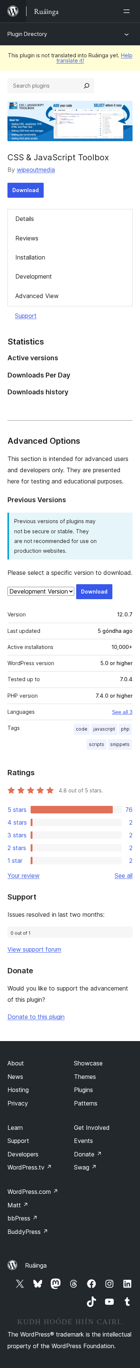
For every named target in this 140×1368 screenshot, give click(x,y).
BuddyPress (27, 1231)
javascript (104, 729)
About (15, 1063)
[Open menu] (128, 11)
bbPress (22, 1218)
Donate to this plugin (36, 1016)
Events (83, 1140)
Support (26, 315)
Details (24, 218)
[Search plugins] (86, 85)
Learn (15, 1127)
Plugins (83, 1090)
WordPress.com (32, 1191)
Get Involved (92, 1127)
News (15, 1076)
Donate (88, 1154)
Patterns (85, 1103)
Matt (17, 1205)
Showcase (88, 1063)
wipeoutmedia (36, 169)
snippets (120, 744)
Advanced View (37, 296)
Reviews (26, 238)
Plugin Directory (27, 34)
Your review (23, 875)
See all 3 (122, 712)
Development (33, 276)
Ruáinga (36, 1265)
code (81, 729)
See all (124, 875)
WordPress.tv (29, 1167)
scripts (96, 744)
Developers (22, 1154)
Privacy (17, 1103)
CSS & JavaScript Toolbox (58, 157)
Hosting (18, 1090)
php (125, 729)
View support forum (34, 949)
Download (25, 190)
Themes (85, 1076)
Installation (30, 257)
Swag (85, 1167)
